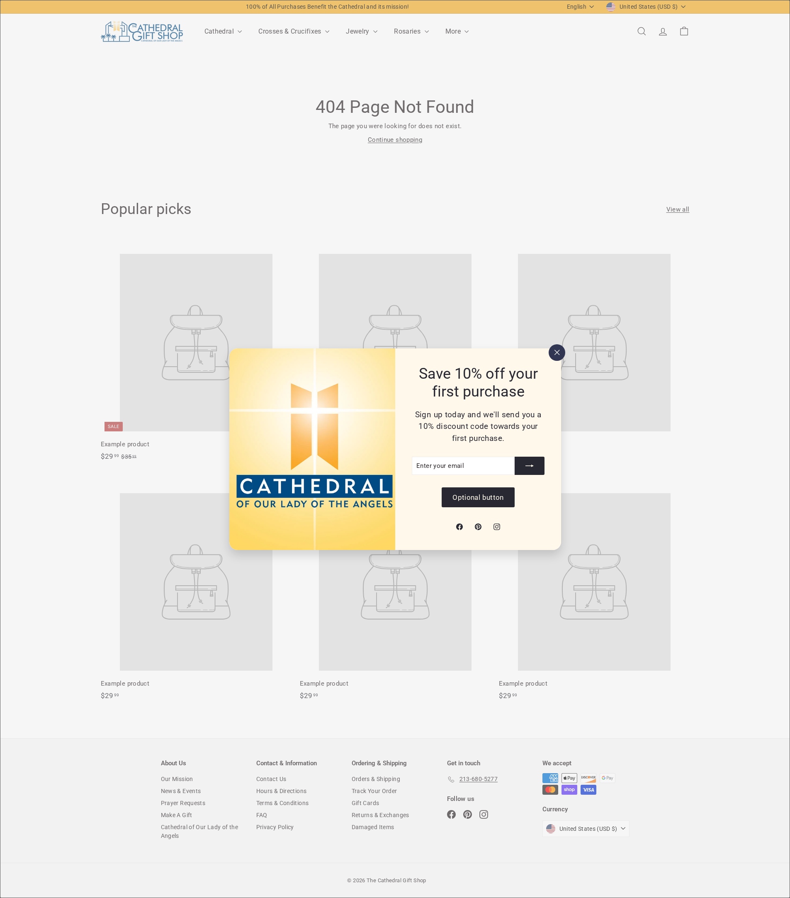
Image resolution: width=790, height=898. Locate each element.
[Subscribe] (529, 466)
